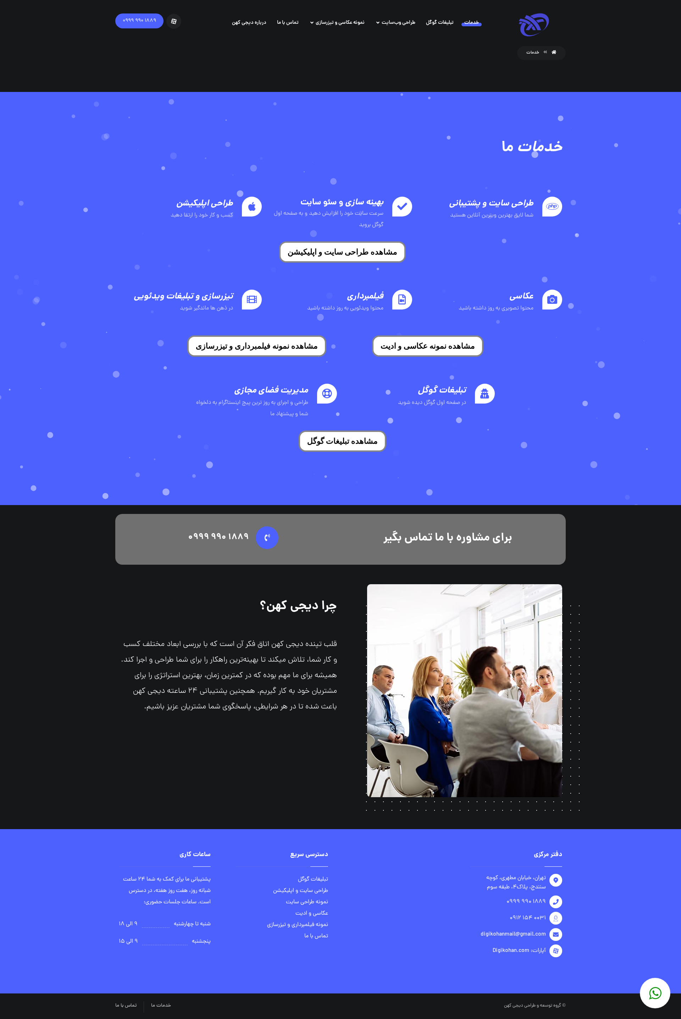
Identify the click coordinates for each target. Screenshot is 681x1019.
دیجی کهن (513, 1005)
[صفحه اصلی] (554, 52)
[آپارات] (173, 21)
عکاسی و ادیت (311, 913)
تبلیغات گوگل (313, 879)
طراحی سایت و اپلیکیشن (300, 891)
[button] (342, 252)
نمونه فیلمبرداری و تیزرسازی (297, 925)
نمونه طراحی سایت (307, 902)
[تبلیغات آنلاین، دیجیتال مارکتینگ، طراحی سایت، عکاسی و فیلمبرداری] (533, 25)
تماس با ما (316, 936)
